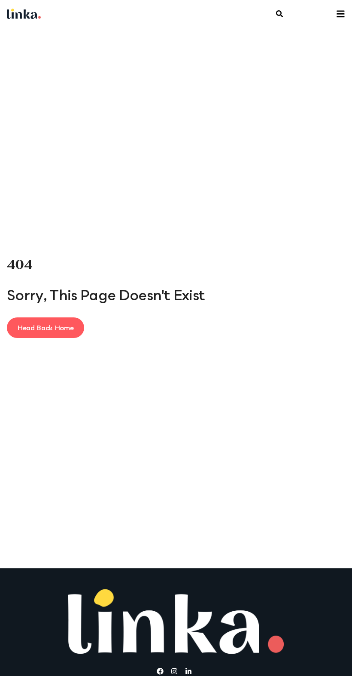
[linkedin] (190, 671)
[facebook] (162, 671)
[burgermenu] (279, 14)
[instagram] (176, 671)
